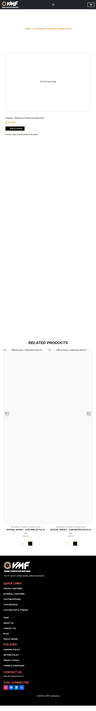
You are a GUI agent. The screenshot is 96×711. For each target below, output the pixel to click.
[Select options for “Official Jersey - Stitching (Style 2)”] (30, 543)
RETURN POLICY (11, 655)
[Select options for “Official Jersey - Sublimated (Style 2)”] (75, 543)
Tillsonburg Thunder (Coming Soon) (51, 29)
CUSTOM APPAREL (12, 599)
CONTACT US (10, 628)
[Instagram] (6, 687)
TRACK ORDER (11, 639)
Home (27, 29)
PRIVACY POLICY (11, 660)
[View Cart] (53, 4)
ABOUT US (8, 623)
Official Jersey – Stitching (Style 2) (25, 530)
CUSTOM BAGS (11, 605)
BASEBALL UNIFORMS (14, 594)
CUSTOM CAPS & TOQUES (16, 610)
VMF (26, 533)
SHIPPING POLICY (12, 650)
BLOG (6, 634)
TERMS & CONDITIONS (14, 666)
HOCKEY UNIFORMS (13, 589)
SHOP (6, 618)
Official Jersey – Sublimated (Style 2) (70, 530)
